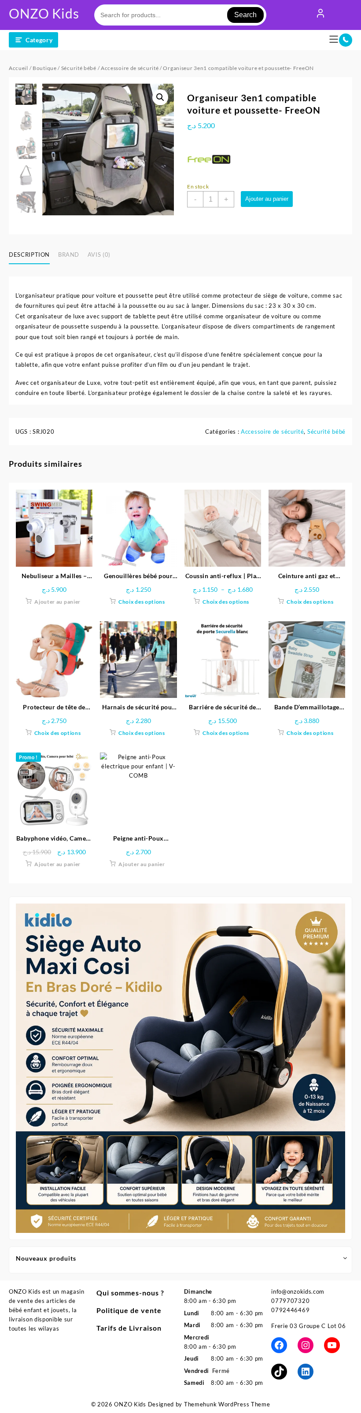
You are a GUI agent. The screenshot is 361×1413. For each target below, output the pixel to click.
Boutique (45, 68)
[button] (160, 97)
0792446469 (290, 1309)
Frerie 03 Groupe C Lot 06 (308, 1325)
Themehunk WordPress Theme (227, 1404)
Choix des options (141, 601)
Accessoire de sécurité (129, 68)
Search (245, 14)
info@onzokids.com (297, 1291)
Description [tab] (29, 254)
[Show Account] (320, 15)
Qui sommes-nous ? (130, 1292)
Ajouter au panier (266, 199)
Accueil (18, 68)
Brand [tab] (68, 254)
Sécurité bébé (78, 68)
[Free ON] (209, 160)
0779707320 (290, 1300)
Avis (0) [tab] (99, 254)
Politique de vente (129, 1310)
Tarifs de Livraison (129, 1328)
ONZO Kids (44, 13)
